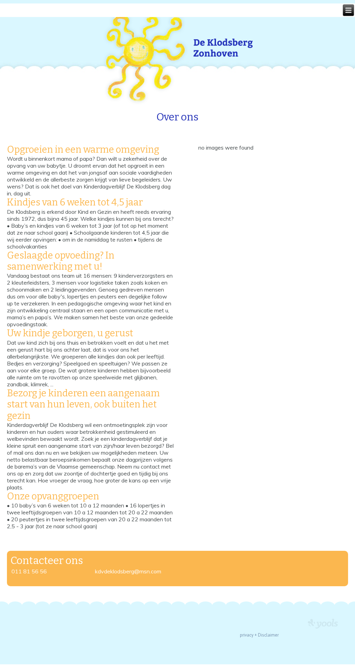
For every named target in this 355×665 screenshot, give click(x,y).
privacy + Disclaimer (259, 635)
